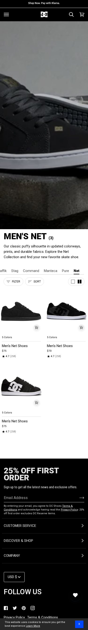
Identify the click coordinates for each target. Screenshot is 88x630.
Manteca (50, 271)
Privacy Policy (69, 509)
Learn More (33, 625)
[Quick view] (36, 327)
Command (31, 271)
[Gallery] (21, 311)
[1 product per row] (73, 281)
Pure (65, 271)
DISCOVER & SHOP (18, 541)
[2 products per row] (79, 281)
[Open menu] (6, 14)
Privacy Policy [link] (14, 617)
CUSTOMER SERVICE (20, 526)
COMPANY (12, 556)
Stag (14, 271)
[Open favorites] (75, 595)
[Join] (78, 497)
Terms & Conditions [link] (42, 617)
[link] (6, 608)
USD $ (12, 577)
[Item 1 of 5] (21, 311)
